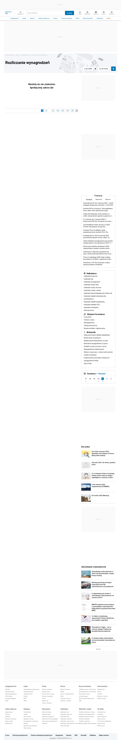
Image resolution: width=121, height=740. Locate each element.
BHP (25, 698)
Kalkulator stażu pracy (67, 721)
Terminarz (91, 373)
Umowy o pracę (89, 320)
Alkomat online (89, 310)
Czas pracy (87, 317)
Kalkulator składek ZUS (92, 304)
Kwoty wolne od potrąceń (92, 338)
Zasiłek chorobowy (90, 355)
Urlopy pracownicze (90, 325)
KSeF (109, 18)
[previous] (42, 110)
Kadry (24, 18)
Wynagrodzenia (25, 55)
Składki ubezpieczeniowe (86, 716)
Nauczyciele (27, 716)
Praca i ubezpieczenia (67, 694)
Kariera (68, 735)
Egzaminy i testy (28, 719)
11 (53, 110)
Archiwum (100, 714)
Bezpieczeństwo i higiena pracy (94, 328)
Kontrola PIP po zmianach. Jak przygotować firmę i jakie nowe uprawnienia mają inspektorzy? (98, 209)
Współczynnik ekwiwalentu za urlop (96, 340)
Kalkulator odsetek (66, 719)
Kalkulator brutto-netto (91, 285)
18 (90, 379)
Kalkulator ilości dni (66, 714)
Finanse (99, 694)
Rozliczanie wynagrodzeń (39, 55)
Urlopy (26, 696)
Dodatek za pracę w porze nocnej (95, 346)
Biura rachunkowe (85, 686)
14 (67, 110)
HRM (25, 700)
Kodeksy (44, 723)
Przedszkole (27, 712)
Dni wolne (85, 446)
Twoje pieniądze (66, 18)
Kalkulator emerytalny (91, 307)
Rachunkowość (9, 691)
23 (111, 379)
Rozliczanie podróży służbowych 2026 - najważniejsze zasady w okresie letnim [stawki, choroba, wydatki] (96, 247)
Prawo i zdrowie (47, 703)
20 (98, 379)
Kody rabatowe (101, 716)
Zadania (7, 716)
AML (80, 700)
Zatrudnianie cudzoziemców (93, 566)
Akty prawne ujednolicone (49, 721)
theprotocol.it (101, 723)
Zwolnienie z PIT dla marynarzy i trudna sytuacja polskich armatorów (96, 263)
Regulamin (59, 735)
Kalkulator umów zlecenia (92, 287)
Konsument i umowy (48, 694)
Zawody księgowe (10, 698)
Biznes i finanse (65, 689)
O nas (7, 735)
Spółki (62, 691)
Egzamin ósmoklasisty (30, 725)
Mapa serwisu (104, 735)
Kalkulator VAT (64, 716)
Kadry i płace (9, 721)
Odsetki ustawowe (84, 721)
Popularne (89, 199)
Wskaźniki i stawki (85, 709)
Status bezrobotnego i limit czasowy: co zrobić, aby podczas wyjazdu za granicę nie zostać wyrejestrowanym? (97, 215)
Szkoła (26, 714)
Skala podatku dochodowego (87, 723)
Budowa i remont (102, 696)
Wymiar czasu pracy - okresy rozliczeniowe (98, 352)
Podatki (7, 689)
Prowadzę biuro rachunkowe (87, 691)
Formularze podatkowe (104, 721)
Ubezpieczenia (28, 694)
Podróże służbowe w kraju (87, 712)
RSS (76, 735)
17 (86, 379)
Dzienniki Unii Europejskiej (50, 719)
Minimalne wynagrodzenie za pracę (96, 343)
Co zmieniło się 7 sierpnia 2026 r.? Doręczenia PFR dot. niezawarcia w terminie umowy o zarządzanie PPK (98, 220)
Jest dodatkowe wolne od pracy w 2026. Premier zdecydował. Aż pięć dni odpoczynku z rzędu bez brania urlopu (96, 226)
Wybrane (108, 199)
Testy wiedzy (27, 728)
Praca (44, 698)
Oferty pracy (101, 725)
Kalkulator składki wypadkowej (94, 302)
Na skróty (100, 709)
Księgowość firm (10, 686)
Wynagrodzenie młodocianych (94, 349)
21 (102, 379)
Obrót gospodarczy (11, 694)
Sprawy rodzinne (47, 689)
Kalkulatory (92, 273)
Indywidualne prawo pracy (31, 689)
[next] (77, 110)
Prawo (55, 18)
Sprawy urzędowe (47, 696)
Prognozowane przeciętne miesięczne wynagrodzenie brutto (96, 359)
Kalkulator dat (88, 279)
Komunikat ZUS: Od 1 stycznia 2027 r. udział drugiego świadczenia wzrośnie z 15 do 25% (98, 204)
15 (72, 110)
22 (107, 379)
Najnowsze (98, 199)
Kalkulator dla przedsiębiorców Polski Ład (98, 293)
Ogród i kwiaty (101, 698)
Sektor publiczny (43, 18)
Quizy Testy (88, 363)
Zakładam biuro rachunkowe (87, 689)
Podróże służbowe (84, 719)
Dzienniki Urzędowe (48, 716)
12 (58, 110)
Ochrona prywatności (20, 735)
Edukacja (100, 18)
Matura (26, 723)
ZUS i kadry (8, 696)
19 (94, 379)
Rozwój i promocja (10, 719)
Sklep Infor (45, 700)
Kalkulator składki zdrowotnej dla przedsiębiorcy (95, 297)
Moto (77, 18)
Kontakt (83, 735)
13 (63, 110)
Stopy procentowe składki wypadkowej (97, 335)
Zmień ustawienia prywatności (41, 735)
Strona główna (9, 55)
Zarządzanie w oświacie (31, 721)
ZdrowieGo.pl (101, 712)
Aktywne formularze (96, 314)
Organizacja (8, 712)
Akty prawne (46, 709)
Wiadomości (101, 689)
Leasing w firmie (65, 698)
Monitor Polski (46, 714)
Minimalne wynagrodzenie (87, 714)
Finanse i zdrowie (65, 700)
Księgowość (14, 18)
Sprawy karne (46, 691)
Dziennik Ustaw (46, 712)
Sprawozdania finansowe (86, 698)
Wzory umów (101, 719)
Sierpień (102, 373)
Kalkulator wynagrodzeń (92, 282)
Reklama (93, 735)
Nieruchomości (88, 18)
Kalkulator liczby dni (90, 276)
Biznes (32, 18)
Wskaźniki (91, 332)
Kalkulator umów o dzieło (92, 290)
